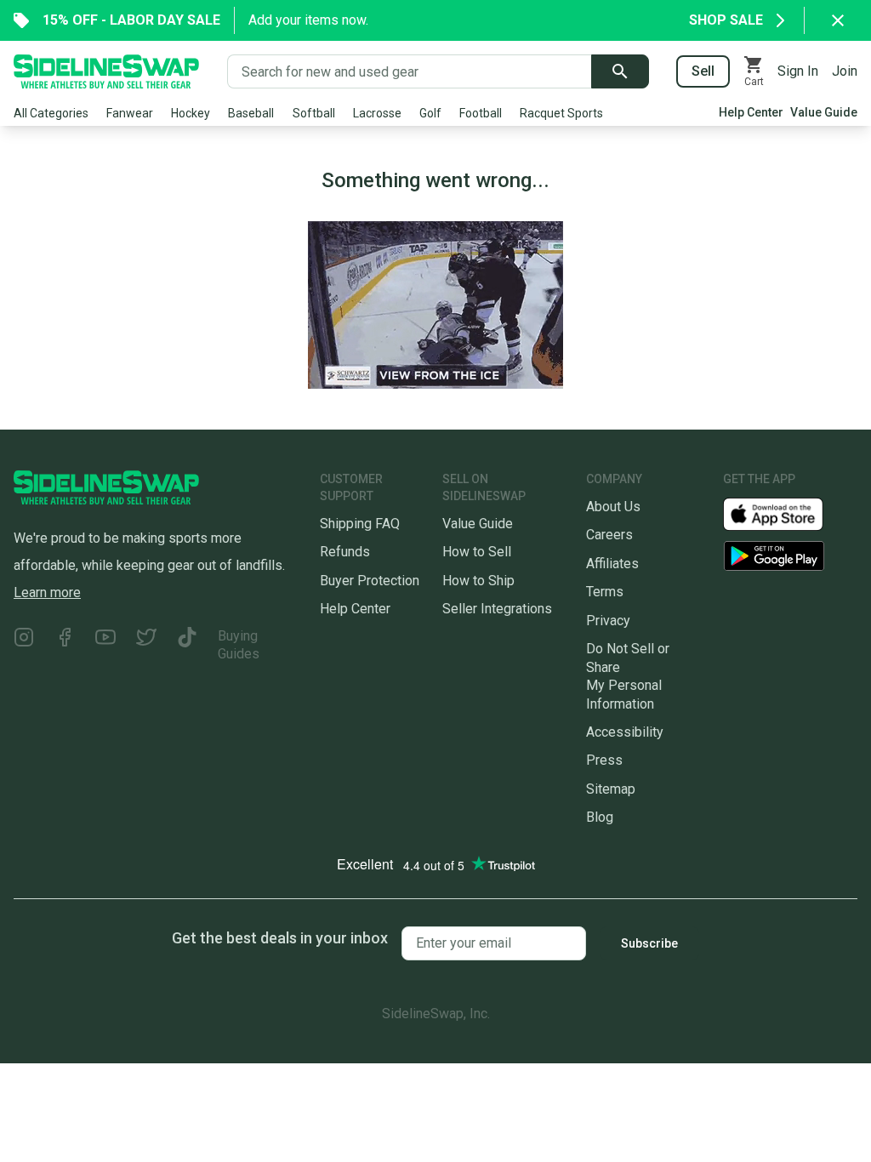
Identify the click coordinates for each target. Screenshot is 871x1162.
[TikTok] (187, 645)
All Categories (51, 113)
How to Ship (478, 580)
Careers (609, 535)
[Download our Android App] (790, 556)
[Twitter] (146, 645)
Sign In (797, 71)
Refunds (345, 552)
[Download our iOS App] (787, 513)
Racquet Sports (561, 113)
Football (480, 113)
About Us (613, 506)
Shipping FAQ (360, 523)
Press (604, 760)
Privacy (608, 620)
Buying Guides (238, 645)
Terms (604, 592)
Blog (599, 817)
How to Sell (476, 552)
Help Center (751, 112)
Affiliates (612, 563)
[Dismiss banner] (837, 20)
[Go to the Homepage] (106, 71)
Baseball (251, 113)
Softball (314, 113)
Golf (430, 113)
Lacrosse (377, 113)
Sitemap (610, 789)
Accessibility (624, 732)
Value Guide (823, 112)
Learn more (47, 592)
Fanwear (129, 113)
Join (844, 71)
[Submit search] (620, 71)
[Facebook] (64, 645)
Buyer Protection (369, 580)
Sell (703, 71)
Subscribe (649, 943)
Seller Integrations (497, 609)
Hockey (190, 113)
